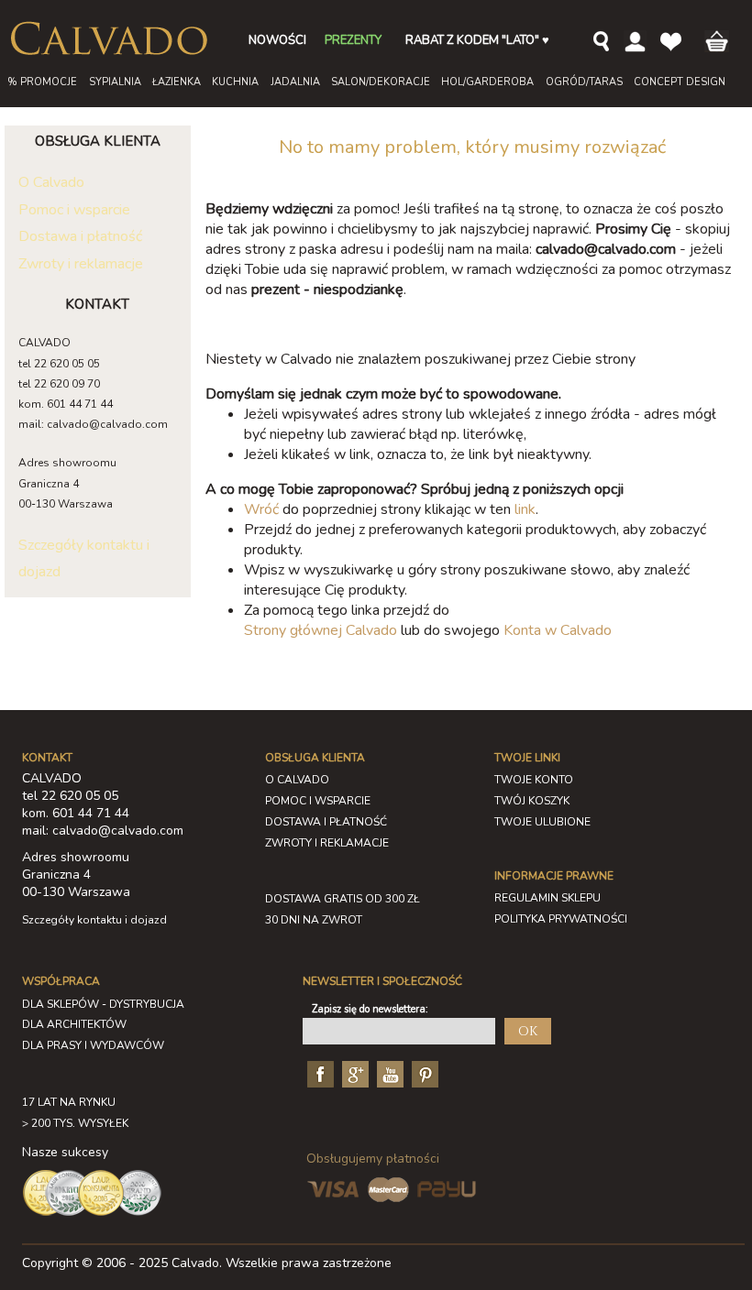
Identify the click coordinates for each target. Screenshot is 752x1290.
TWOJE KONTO (533, 779)
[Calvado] (108, 38)
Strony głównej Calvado (320, 630)
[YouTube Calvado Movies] (388, 1073)
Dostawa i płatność (80, 236)
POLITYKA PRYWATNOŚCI (560, 919)
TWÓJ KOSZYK (532, 800)
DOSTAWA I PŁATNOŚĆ (326, 821)
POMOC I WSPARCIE (317, 800)
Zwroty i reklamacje (80, 264)
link (525, 509)
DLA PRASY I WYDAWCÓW (93, 1045)
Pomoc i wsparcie (74, 210)
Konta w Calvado (557, 630)
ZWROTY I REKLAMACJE (327, 843)
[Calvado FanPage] (318, 1073)
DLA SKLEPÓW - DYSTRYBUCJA (103, 1004)
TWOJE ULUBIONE (542, 821)
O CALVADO (297, 779)
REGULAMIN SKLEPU (547, 898)
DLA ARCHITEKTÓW (74, 1024)
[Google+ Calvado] (353, 1073)
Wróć (261, 509)
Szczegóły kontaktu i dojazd (94, 920)
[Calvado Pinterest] (422, 1073)
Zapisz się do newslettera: (370, 1009)
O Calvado (51, 182)
